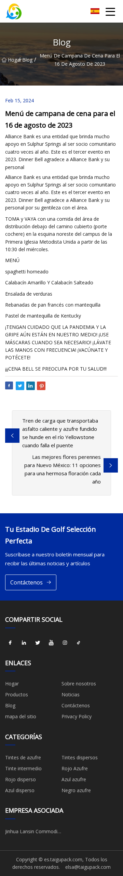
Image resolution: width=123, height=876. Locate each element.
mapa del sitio (20, 716)
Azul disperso (20, 790)
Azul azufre (74, 779)
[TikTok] (78, 643)
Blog (27, 59)
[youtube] (51, 643)
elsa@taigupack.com (88, 867)
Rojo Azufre (75, 768)
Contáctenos (26, 582)
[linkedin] (24, 643)
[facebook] (10, 643)
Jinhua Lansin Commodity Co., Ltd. (33, 832)
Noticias (71, 694)
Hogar (13, 59)
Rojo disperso (20, 779)
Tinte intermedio (23, 768)
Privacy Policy (77, 716)
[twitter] (37, 643)
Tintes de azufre (23, 757)
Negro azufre (76, 790)
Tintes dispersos (80, 757)
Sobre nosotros (79, 683)
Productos (16, 694)
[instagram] (65, 643)
